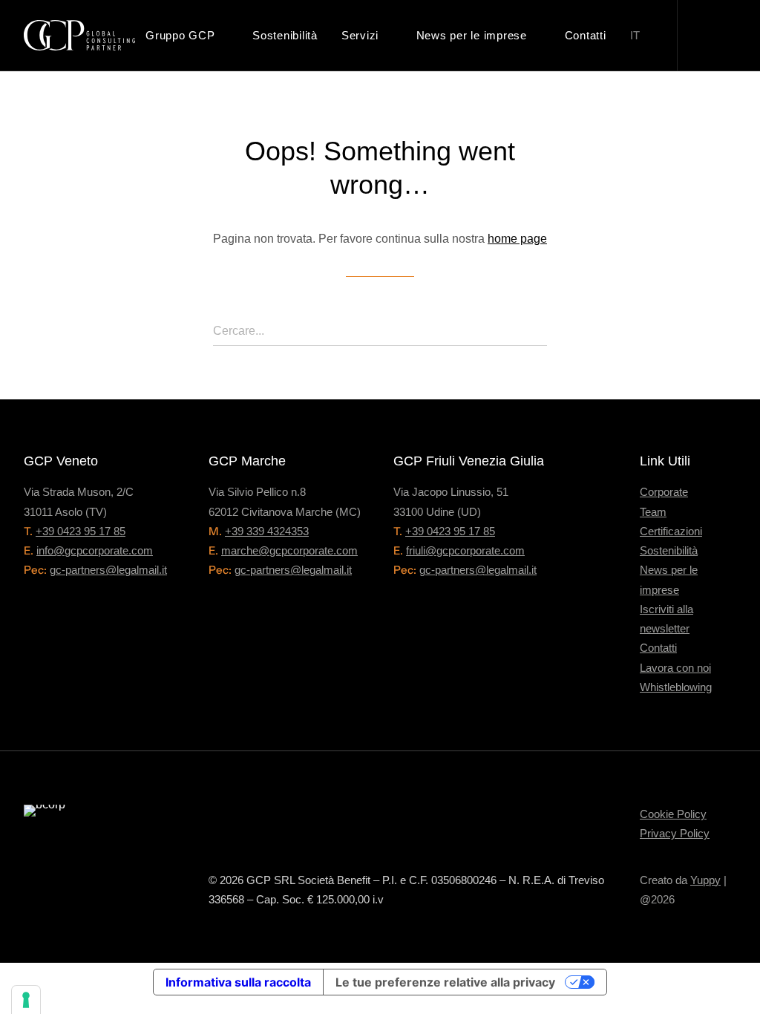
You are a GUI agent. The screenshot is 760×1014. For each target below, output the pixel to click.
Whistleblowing (676, 687)
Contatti (585, 35)
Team (653, 512)
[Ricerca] (380, 331)
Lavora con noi (675, 667)
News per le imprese (471, 35)
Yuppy (705, 880)
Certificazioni (671, 531)
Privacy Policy (675, 833)
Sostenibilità (285, 35)
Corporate (664, 491)
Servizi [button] (360, 35)
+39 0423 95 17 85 (80, 531)
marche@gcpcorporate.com (289, 550)
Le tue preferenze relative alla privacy (445, 982)
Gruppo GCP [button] (180, 35)
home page (517, 238)
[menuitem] (187, 35)
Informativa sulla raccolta (238, 982)
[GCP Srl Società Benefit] (79, 35)
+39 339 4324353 (267, 531)
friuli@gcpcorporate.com (465, 550)
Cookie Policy (673, 814)
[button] (713, 35)
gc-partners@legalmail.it (108, 569)
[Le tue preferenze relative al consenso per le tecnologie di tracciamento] (26, 1000)
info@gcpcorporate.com (94, 550)
